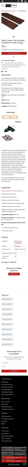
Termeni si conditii (6, 387)
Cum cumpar (5, 402)
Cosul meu (4, 404)
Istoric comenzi (6, 438)
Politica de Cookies (7, 392)
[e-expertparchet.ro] (11, 5)
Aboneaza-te (14, 371)
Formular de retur (7, 384)
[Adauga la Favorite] (14, 57)
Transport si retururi (7, 409)
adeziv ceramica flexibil (8, 324)
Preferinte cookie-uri (14, 464)
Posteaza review (14, 274)
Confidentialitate (6, 389)
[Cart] (25, 1)
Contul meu (5, 431)
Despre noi (4, 382)
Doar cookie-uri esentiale (14, 461)
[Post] (2, 72)
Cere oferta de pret (14, 53)
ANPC (3, 424)
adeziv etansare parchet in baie (11, 339)
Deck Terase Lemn (23, 10)
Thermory (17, 246)
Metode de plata (6, 406)
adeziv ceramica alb (7, 319)
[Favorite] (21, 1)
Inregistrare (5, 433)
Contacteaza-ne (6, 416)
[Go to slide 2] (14, 36)
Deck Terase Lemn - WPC (8, 10)
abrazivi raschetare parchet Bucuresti (12, 304)
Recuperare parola (7, 436)
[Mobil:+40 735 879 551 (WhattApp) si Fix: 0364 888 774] (3, 1)
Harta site (4, 421)
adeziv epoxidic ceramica (9, 329)
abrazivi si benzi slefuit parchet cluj (12, 309)
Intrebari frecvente (7, 419)
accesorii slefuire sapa (8, 314)
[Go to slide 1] (13, 36)
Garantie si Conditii (7, 394)
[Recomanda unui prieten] (7, 72)
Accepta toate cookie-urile (14, 457)
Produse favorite (6, 441)
